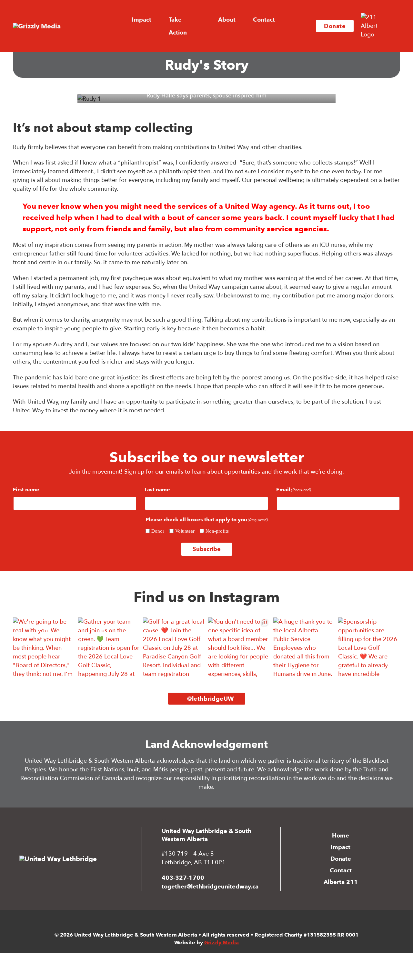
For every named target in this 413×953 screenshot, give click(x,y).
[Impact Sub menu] (157, 20)
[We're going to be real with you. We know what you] (44, 648)
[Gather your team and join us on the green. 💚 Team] (109, 648)
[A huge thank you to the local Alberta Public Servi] (304, 648)
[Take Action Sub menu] (206, 26)
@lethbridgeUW (210, 698)
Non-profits (217, 531)
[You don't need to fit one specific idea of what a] (239, 648)
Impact (340, 847)
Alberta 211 (341, 881)
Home (340, 835)
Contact (264, 19)
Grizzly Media (221, 942)
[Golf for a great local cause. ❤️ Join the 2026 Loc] (174, 648)
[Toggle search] (390, 26)
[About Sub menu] (241, 20)
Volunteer (185, 531)
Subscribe (207, 549)
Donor (157, 531)
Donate (335, 26)
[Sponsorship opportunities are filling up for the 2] (369, 648)
